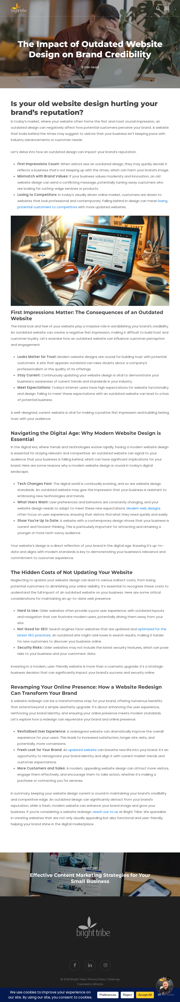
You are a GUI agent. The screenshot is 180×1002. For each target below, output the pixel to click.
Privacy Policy (97, 979)
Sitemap (114, 979)
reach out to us (105, 811)
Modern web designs (143, 508)
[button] (166, 8)
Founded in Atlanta (90, 984)
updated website (82, 749)
